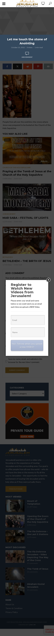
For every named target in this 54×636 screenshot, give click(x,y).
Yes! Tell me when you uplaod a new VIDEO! (27, 345)
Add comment (27, 57)
